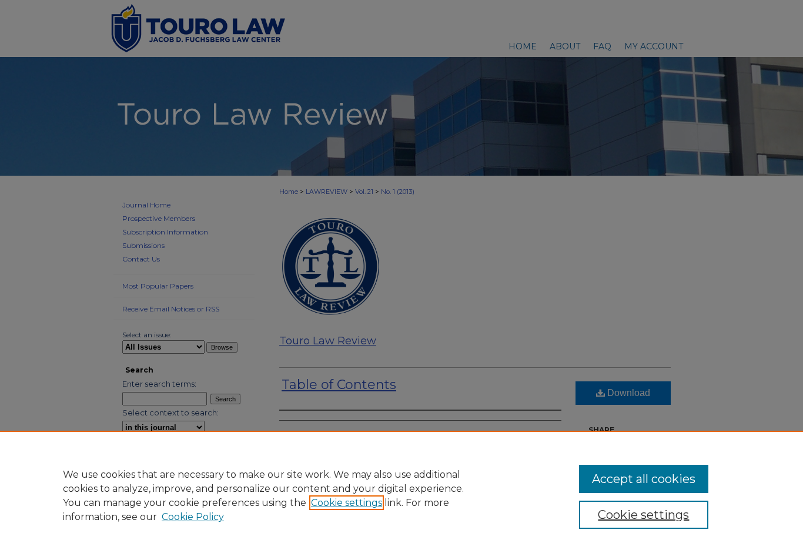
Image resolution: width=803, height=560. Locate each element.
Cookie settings (346, 502)
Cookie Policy (193, 516)
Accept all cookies (643, 479)
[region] (401, 495)
